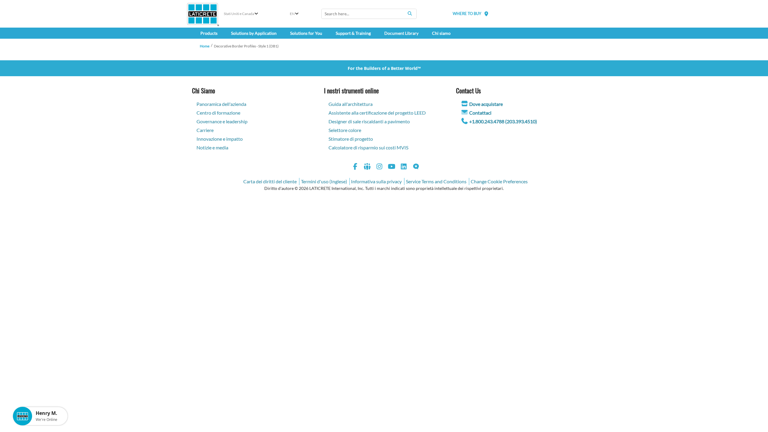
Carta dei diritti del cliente (270, 181)
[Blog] (416, 167)
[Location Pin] (486, 13)
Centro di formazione (218, 113)
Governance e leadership (222, 121)
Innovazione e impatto (219, 139)
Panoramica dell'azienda (221, 104)
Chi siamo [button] (441, 33)
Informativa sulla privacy (376, 181)
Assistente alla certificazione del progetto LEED (377, 113)
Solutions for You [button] (306, 33)
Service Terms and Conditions (436, 181)
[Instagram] (379, 167)
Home (204, 46)
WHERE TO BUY (467, 13)
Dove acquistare (486, 104)
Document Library (401, 33)
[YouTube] (392, 167)
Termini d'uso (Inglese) (324, 181)
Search (410, 13)
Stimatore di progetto (350, 139)
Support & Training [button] (353, 33)
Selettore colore (344, 130)
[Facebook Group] (367, 167)
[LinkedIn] (404, 167)
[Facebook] (355, 167)
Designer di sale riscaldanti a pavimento (369, 121)
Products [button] (209, 33)
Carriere (205, 130)
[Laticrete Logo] (202, 14)
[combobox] (369, 14)
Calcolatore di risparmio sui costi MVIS (368, 147)
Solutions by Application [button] (254, 33)
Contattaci (480, 113)
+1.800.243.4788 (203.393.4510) (503, 121)
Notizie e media (212, 147)
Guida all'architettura (350, 104)
